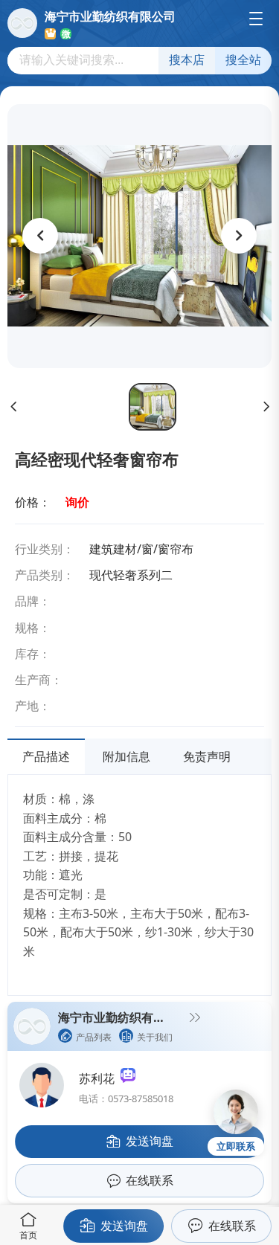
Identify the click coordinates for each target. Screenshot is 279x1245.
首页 (28, 1235)
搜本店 (187, 60)
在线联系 (232, 1225)
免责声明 (207, 756)
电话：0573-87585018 (126, 1098)
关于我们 (155, 1037)
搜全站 (243, 60)
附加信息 (126, 756)
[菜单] (256, 18)
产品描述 (46, 756)
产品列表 (94, 1037)
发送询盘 (124, 1225)
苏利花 (100, 1078)
